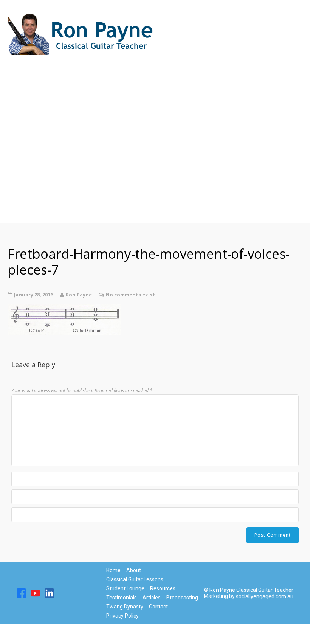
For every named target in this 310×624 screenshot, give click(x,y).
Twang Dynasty (39, 140)
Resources (29, 155)
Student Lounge (41, 94)
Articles (24, 124)
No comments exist (130, 294)
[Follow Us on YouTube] (35, 593)
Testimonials (34, 185)
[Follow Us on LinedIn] (49, 593)
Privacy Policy (122, 616)
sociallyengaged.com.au (264, 596)
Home (21, 64)
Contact (24, 200)
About (21, 170)
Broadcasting (35, 109)
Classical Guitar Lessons (57, 79)
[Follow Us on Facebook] (21, 593)
